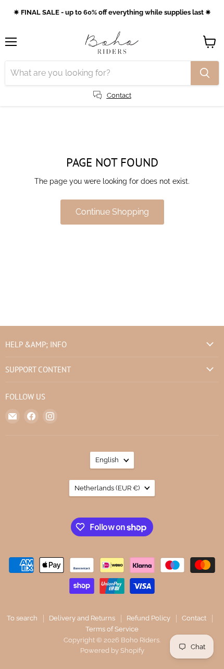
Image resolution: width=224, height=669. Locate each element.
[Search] (205, 73)
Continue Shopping (112, 212)
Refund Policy (148, 618)
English (107, 460)
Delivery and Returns (82, 618)
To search (22, 618)
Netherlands (107, 488)
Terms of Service (112, 629)
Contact (194, 618)
